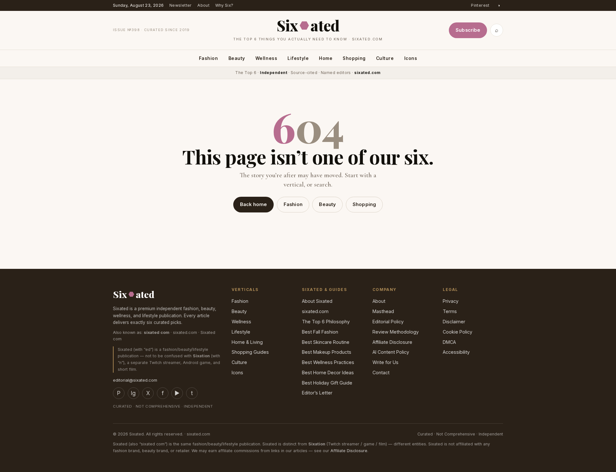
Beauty (236, 58)
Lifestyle (298, 58)
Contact (380, 372)
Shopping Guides (250, 352)
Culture (385, 58)
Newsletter (180, 5)
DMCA (449, 342)
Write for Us (385, 362)
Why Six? (224, 5)
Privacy (450, 301)
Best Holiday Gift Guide (327, 382)
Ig (133, 393)
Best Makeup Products (326, 352)
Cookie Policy (457, 332)
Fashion (208, 58)
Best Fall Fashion (320, 332)
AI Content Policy (390, 352)
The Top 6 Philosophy (326, 321)
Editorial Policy (388, 321)
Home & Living (247, 342)
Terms (450, 311)
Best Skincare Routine (325, 342)
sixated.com (315, 311)
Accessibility (456, 352)
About (203, 5)
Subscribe (468, 30)
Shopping (354, 58)
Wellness (266, 58)
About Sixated (317, 301)
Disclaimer (454, 321)
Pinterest (480, 5)
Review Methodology (395, 332)
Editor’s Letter (317, 392)
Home (325, 58)
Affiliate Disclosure (392, 342)
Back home (253, 204)
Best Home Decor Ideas (328, 372)
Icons (410, 58)
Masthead (383, 311)
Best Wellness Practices (328, 362)
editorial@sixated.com (135, 380)
